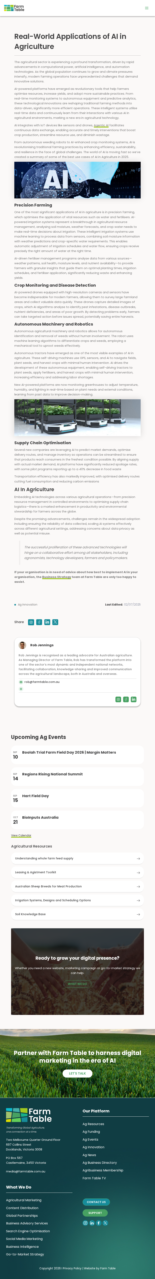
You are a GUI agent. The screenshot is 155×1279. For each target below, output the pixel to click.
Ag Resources (93, 1124)
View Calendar (21, 835)
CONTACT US (96, 1202)
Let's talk (77, 1073)
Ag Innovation (27, 605)
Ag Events (90, 1139)
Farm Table (108, 1268)
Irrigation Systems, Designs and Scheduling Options (53, 900)
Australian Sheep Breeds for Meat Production (48, 886)
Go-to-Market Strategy (25, 1254)
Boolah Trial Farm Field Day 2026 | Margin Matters (69, 752)
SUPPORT (95, 1213)
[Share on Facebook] (39, 622)
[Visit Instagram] (31, 622)
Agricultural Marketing (23, 1200)
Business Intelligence (22, 1246)
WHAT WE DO (77, 984)
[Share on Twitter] (55, 622)
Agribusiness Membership (103, 1170)
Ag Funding (91, 1131)
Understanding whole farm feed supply (44, 858)
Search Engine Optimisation (28, 1231)
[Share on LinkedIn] (47, 622)
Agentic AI (101, 125)
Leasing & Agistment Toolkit (35, 872)
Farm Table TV (94, 1178)
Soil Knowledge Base (30, 914)
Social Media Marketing (24, 1238)
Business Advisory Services (27, 1223)
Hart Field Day (35, 795)
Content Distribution (22, 1208)
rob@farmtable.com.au (42, 682)
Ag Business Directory (100, 1162)
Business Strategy (56, 577)
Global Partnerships (22, 1215)
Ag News (89, 1155)
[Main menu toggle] (146, 8)
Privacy (68, 1268)
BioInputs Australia (40, 817)
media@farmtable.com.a (24, 1171)
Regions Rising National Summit (52, 774)
